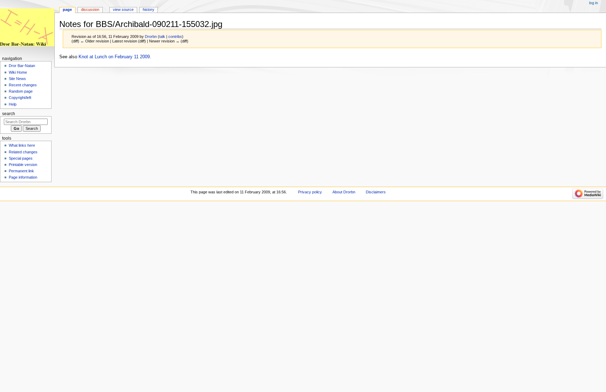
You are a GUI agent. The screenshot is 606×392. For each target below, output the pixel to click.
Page (67, 9)
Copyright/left (20, 97)
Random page (21, 91)
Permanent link (21, 171)
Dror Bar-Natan (22, 66)
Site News (17, 79)
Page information (23, 177)
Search (8, 114)
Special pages (21, 158)
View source (123, 9)
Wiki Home (18, 72)
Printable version (23, 164)
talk (162, 36)
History (148, 9)
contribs (175, 36)
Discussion (90, 9)
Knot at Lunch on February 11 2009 (114, 56)
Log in (593, 3)
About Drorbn (343, 192)
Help (12, 104)
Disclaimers (376, 192)
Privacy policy (310, 192)
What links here (22, 145)
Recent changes (23, 85)
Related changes (23, 152)
